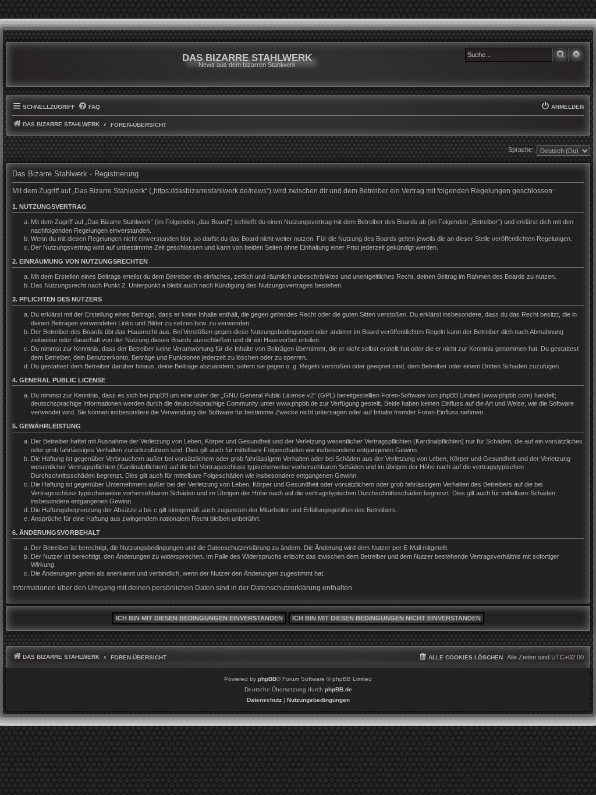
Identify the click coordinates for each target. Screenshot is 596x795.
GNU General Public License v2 (269, 395)
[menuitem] (89, 107)
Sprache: (521, 149)
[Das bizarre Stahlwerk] (59, 64)
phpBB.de (338, 689)
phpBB (267, 679)
